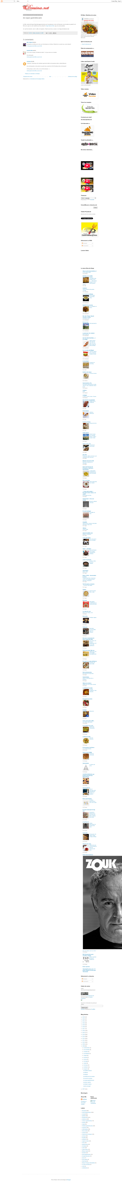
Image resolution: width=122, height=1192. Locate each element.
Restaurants (85, 1117)
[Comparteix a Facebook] (54, 33)
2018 (83, 1026)
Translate (92, 199)
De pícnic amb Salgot (88, 585)
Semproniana (86, 677)
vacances (84, 1127)
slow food (84, 1161)
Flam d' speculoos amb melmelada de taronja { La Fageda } (93, 791)
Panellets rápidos (93, 617)
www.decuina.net (90, 995)
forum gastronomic (86, 1154)
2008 (83, 1046)
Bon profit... (85, 616)
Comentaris (85, 245)
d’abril (85, 1063)
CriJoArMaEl (86, 361)
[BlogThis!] (51, 33)
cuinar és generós (87, 559)
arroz (83, 1142)
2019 (83, 1024)
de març (85, 1065)
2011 (83, 1040)
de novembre (87, 1049)
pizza (83, 1157)
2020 (83, 1023)
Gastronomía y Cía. (87, 383)
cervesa (84, 1132)
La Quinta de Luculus (88, 688)
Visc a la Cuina (86, 480)
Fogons (84, 589)
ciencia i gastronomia (87, 1120)
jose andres (84, 1159)
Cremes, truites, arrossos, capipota (93, 562)
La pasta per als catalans (89, 333)
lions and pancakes (87, 672)
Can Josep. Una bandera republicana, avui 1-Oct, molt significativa (93, 643)
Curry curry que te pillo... (88, 720)
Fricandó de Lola (86, 318)
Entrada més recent (27, 76)
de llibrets (85, 1072)
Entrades (85, 243)
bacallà (83, 1137)
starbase (29, 61)
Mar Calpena (30, 42)
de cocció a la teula (87, 1078)
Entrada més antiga (72, 76)
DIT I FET (85, 454)
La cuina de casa (87, 611)
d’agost (85, 1055)
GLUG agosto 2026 (87, 272)
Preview (83, 1009)
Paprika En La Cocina (88, 305)
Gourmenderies (86, 787)
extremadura (85, 1129)
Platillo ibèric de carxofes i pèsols (89, 684)
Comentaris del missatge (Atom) (37, 78)
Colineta (85, 390)
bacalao (84, 1152)
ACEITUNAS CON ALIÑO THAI (92, 296)
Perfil (84, 391)
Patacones (92, 711)
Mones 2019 (85, 571)
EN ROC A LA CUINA (88, 276)
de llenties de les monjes (89, 1076)
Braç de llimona (86, 334)
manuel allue (30, 50)
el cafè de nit (86, 822)
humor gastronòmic (86, 1112)
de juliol (85, 1057)
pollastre (84, 1139)
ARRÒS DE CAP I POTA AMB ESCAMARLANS (93, 653)
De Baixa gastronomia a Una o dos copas (93, 801)
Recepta (84, 1110)
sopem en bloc (85, 1141)
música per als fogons (87, 1134)
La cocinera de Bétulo (88, 294)
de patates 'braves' (87, 1070)
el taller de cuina (86, 736)
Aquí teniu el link (50, 25)
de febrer (86, 1067)
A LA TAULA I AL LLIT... (88, 725)
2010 (83, 1042)
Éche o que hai (86, 966)
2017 (83, 1028)
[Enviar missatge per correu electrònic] (46, 32)
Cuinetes (85, 288)
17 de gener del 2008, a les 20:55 (34, 46)
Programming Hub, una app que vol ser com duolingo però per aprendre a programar (89, 579)
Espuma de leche (93, 423)
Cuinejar (85, 709)
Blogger (69, 1179)
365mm (84, 528)
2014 (83, 1034)
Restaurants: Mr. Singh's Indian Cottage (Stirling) (93, 835)
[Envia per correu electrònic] (49, 33)
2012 (83, 1038)
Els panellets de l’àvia (87, 495)
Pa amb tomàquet (87, 511)
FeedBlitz (93, 1009)
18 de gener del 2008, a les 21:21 (34, 57)
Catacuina (85, 833)
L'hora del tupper (87, 537)
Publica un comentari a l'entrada (32, 73)
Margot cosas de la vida (88, 460)
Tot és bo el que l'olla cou (88, 650)
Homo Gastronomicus (88, 854)
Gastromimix (86, 763)
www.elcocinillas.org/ (88, 533)
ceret (83, 1166)
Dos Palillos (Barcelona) (87, 722)
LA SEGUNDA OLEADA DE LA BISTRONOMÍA (93, 472)
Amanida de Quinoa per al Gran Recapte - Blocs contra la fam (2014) (93, 815)
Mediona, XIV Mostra (87, 534)
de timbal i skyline (87, 1084)
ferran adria (84, 1130)
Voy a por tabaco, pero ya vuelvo (89, 950)
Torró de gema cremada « (89, 584)
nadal (83, 1124)
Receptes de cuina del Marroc (90, 661)
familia (83, 1115)
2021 (83, 1021)
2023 (83, 1017)
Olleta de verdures (87, 683)
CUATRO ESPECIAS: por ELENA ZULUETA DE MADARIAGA (88, 775)
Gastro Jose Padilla (87, 752)
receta (83, 1114)
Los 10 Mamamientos (87, 748)
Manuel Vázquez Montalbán (88, 1162)
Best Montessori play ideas (88, 673)
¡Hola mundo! (85, 529)
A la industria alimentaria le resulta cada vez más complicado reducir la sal (89, 385)
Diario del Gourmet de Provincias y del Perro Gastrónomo (88, 468)
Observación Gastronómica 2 (90, 271)
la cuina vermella (86, 1164)
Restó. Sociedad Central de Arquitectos (93, 958)
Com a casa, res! (87, 443)
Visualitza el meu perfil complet (83, 1103)
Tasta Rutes (85, 570)
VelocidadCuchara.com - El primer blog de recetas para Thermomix (89, 970)
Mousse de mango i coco (88, 612)
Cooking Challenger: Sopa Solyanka (93, 690)
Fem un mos (85, 322)
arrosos (84, 1136)
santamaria (84, 1167)
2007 (83, 1089)
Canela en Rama (86, 422)
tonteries (84, 1119)
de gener (86, 1069)
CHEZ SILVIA (86, 432)
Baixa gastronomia (87, 798)
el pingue (85, 395)
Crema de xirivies (93, 373)
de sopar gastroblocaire (88, 1080)
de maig (85, 1061)
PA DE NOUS (86, 411)
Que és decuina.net (86, 44)
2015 (83, 1032)
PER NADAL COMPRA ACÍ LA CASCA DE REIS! (93, 603)
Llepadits (85, 522)
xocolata (84, 1146)
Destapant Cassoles (87, 699)
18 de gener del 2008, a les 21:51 (34, 70)
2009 (83, 1044)
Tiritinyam (85, 627)
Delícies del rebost (87, 372)
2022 (83, 1019)
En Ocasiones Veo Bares (88, 747)
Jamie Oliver (85, 1149)
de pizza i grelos (87, 1082)
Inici (50, 76)
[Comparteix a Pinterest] (55, 33)
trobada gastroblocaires (87, 1125)
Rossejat (85, 600)
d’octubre (86, 1051)
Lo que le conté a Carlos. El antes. (89, 396)
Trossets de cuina (87, 843)
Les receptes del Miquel (88, 350)
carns (83, 1147)
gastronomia (85, 1144)
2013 (83, 1036)
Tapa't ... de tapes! (87, 548)
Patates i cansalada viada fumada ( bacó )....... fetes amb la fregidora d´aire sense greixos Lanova (90, 281)
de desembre (87, 1047)
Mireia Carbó (85, 1151)
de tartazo (85, 1074)
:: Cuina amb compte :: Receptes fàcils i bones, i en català (89, 493)
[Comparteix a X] (52, 33)
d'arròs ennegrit (86, 1086)
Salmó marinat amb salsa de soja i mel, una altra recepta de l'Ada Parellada (93, 343)
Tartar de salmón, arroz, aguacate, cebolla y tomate (93, 352)
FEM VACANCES (93, 323)
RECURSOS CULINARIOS (89, 400)
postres (83, 1122)
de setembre (86, 1053)
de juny (85, 1059)
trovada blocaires (86, 1156)
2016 (83, 1030)
